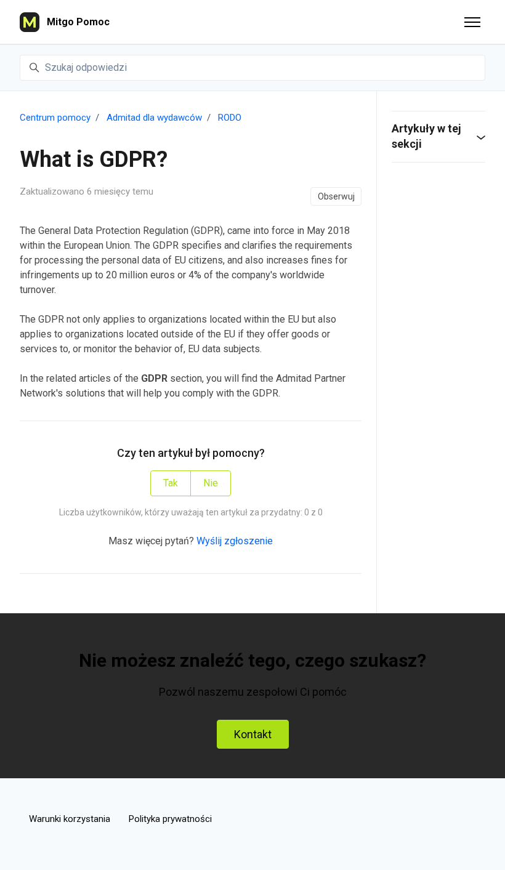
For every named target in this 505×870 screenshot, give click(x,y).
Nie (210, 483)
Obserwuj (336, 196)
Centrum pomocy (55, 117)
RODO (229, 117)
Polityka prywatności (170, 818)
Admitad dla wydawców (154, 117)
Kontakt (253, 734)
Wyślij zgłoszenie (234, 541)
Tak (170, 483)
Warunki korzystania (69, 818)
